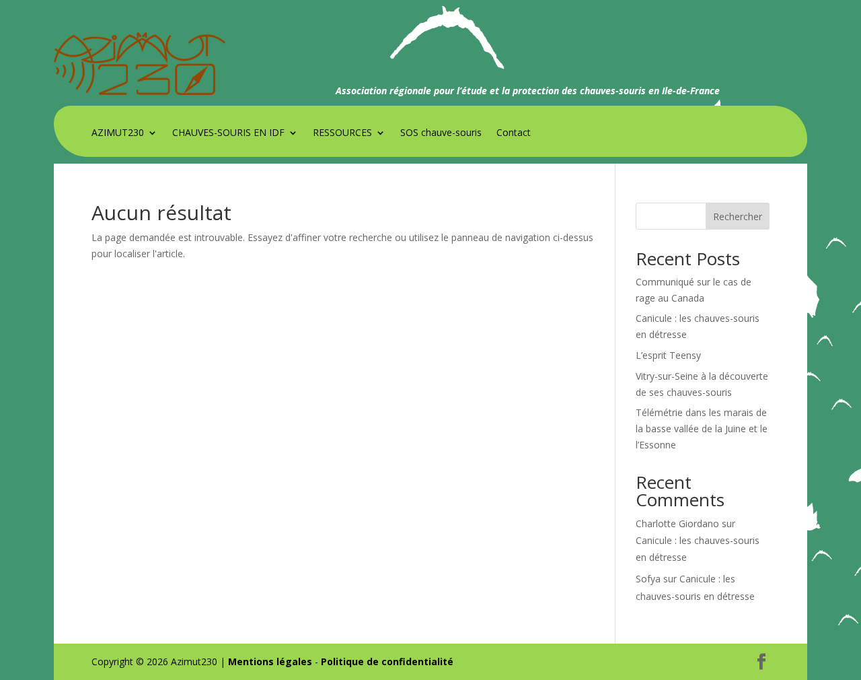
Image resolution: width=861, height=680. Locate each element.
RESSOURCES (342, 133)
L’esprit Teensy (668, 355)
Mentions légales (270, 661)
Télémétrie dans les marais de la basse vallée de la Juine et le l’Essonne (702, 428)
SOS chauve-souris (441, 133)
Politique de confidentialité (387, 661)
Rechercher (737, 216)
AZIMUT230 (117, 133)
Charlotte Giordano (677, 523)
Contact (513, 133)
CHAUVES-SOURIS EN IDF (228, 133)
